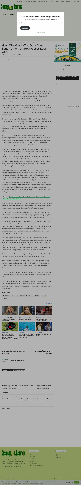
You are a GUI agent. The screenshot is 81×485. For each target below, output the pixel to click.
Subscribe (25, 28)
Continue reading (40, 32)
